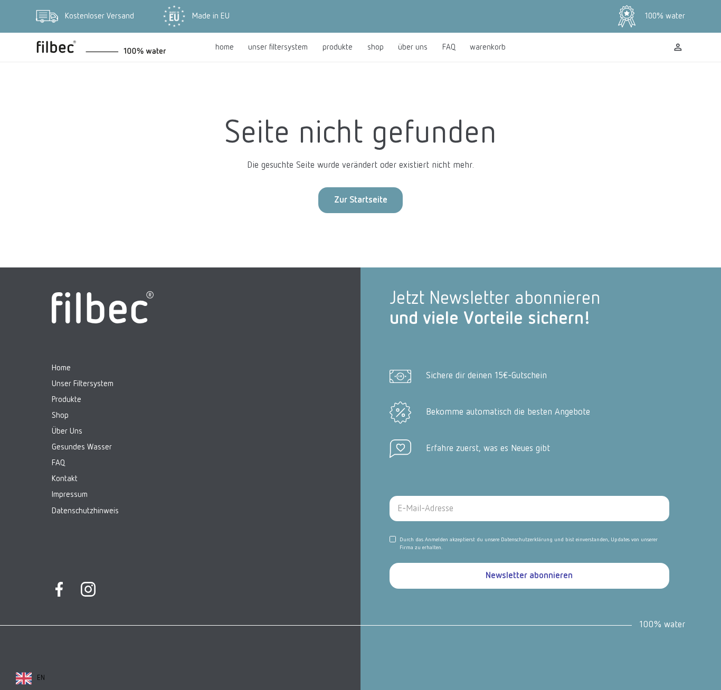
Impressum (70, 495)
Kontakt (65, 479)
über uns (413, 47)
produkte (337, 47)
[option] (30, 678)
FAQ (449, 47)
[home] (118, 47)
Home (61, 368)
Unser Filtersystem (82, 384)
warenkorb (488, 47)
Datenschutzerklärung (527, 539)
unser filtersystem (278, 47)
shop (375, 47)
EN (41, 678)
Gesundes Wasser (82, 447)
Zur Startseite (360, 200)
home (224, 47)
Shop (60, 415)
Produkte (66, 400)
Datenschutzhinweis (85, 510)
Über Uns (67, 431)
